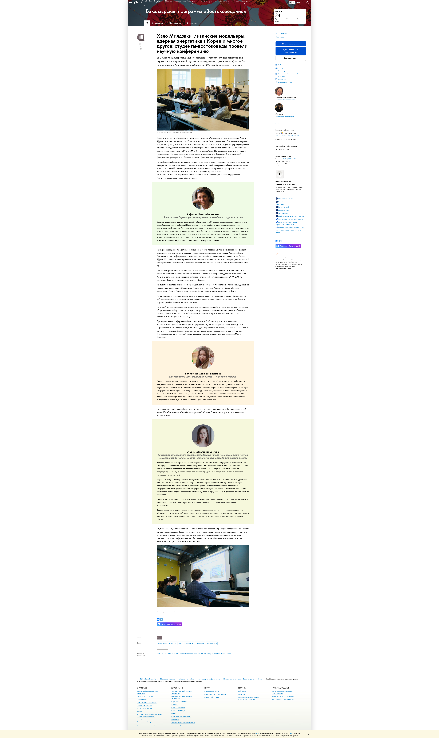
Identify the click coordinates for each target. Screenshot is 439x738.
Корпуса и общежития (144, 708)
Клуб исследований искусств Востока (291, 216)
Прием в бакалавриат (178, 708)
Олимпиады (174, 705)
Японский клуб (283, 213)
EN (293, 2)
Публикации (242, 694)
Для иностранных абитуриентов (290, 50)
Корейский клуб (283, 210)
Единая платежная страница (146, 725)
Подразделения (142, 699)
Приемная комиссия (290, 44)
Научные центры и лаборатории (215, 694)
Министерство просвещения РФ (283, 696)
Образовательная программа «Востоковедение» (211, 653)
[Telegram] (280, 241)
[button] (159, 576)
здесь (257, 734)
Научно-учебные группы (212, 697)
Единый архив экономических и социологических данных (248, 698)
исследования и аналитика (167, 643)
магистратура (212, 643)
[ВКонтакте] (277, 241)
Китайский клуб (283, 207)
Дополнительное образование (181, 717)
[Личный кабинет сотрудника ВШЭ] (303, 2)
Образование (177, 688)
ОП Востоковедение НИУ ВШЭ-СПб (291, 219)
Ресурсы (242, 688)
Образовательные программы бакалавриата (174, 679)
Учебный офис (280, 124)
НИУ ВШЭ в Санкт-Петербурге (147, 679)
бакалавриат (200, 643)
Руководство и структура (145, 696)
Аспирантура (175, 720)
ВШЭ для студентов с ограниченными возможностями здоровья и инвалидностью (149, 716)
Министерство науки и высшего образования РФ (282, 692)
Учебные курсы (283, 65)
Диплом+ (174, 714)
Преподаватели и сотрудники (147, 702)
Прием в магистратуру (178, 711)
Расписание (282, 79)
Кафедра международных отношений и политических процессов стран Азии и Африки (290, 229)
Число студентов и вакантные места (290, 71)
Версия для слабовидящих (145, 722)
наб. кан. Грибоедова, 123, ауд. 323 (287, 136)
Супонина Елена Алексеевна (285, 116)
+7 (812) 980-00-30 (289, 159)
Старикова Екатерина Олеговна (203, 451)
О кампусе (142, 688)
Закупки (139, 711)
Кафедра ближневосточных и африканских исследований (287, 223)
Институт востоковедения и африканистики (174, 653)
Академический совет (285, 82)
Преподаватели (283, 68)
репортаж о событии (185, 643)
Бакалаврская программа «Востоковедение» (196, 11)
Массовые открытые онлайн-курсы (284, 699)
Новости (260, 679)
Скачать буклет (290, 58)
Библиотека (242, 691)
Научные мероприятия (212, 691)
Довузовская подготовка (179, 702)
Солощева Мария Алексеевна (285, 100)
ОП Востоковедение (285, 199)
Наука (207, 688)
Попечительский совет (144, 705)
